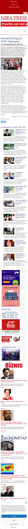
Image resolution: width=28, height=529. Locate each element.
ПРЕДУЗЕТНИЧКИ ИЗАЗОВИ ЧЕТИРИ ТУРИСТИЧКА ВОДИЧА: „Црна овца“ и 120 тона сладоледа (13, 453)
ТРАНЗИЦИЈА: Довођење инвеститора (19, 174)
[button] (26, 503)
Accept (14, 516)
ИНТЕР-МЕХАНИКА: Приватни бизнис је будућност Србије (20, 215)
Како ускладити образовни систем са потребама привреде (20, 241)
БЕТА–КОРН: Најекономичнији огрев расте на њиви (13, 498)
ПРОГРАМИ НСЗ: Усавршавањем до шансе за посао (20, 255)
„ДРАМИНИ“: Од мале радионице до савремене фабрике (21, 131)
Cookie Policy (13, 527)
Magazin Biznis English (14, 7)
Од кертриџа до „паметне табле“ (19, 228)
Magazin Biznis (14, 1)
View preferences (14, 524)
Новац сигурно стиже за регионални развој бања (20, 145)
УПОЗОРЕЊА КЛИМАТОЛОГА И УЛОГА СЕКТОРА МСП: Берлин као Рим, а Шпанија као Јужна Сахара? (14, 477)
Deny (14, 520)
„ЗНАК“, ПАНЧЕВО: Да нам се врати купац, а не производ (21, 202)
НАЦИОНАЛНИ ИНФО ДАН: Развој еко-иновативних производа (21, 160)
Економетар (14, 4)
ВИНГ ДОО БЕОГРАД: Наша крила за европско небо (21, 188)
